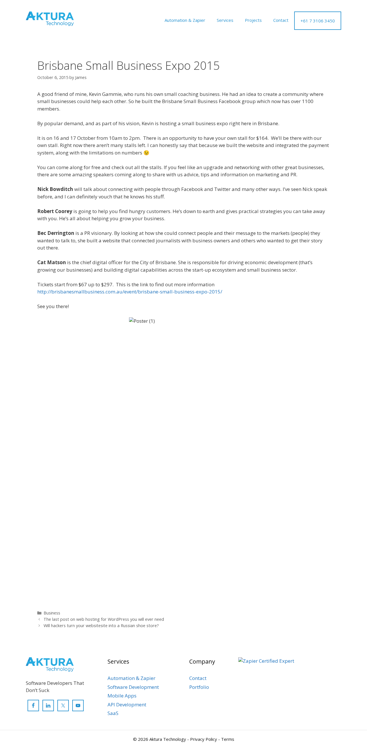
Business (52, 613)
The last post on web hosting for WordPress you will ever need (104, 619)
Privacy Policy (203, 739)
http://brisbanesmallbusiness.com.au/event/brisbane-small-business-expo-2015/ (129, 291)
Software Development (133, 687)
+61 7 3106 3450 (317, 21)
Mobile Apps (122, 695)
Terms (227, 739)
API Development (127, 704)
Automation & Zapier (185, 20)
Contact (280, 20)
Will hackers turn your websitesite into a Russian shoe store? (101, 625)
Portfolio (199, 687)
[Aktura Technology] (50, 18)
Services (225, 20)
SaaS (113, 713)
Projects (253, 20)
